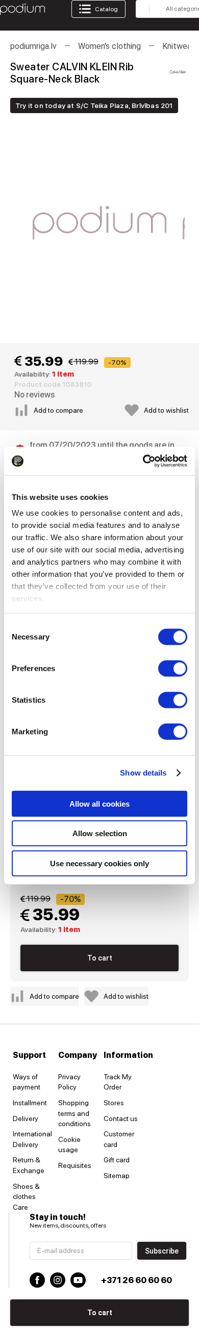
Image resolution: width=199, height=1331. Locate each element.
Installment (30, 1103)
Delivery (25, 1118)
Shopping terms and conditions (74, 1113)
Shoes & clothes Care (26, 1196)
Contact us (121, 1118)
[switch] (172, 668)
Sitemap (117, 1176)
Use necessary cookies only (99, 863)
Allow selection (99, 833)
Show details (143, 772)
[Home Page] (22, 9)
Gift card (117, 1160)
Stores (114, 1103)
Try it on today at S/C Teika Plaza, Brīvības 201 (94, 105)
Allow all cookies (99, 803)
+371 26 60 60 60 (136, 1280)
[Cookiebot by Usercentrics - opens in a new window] (143, 461)
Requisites (74, 1165)
